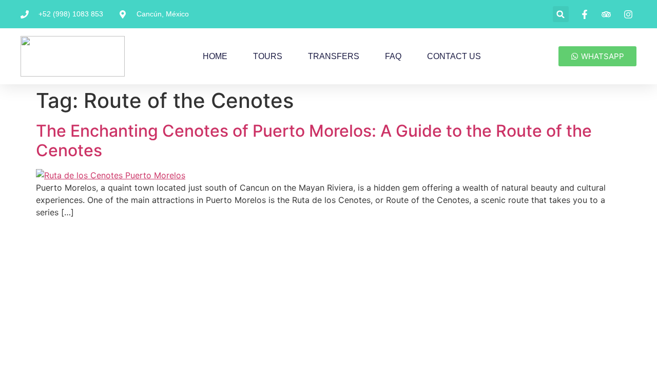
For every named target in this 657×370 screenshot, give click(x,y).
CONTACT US (454, 56)
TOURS (267, 56)
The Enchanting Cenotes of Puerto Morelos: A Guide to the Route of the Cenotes (314, 140)
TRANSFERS (333, 56)
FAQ (393, 56)
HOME (215, 56)
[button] (561, 14)
